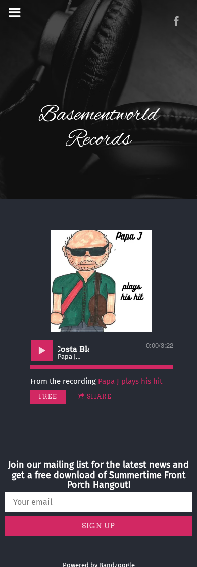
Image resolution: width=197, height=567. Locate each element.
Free (48, 396)
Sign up (98, 526)
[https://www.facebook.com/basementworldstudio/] (176, 21)
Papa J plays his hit (130, 381)
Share (99, 396)
